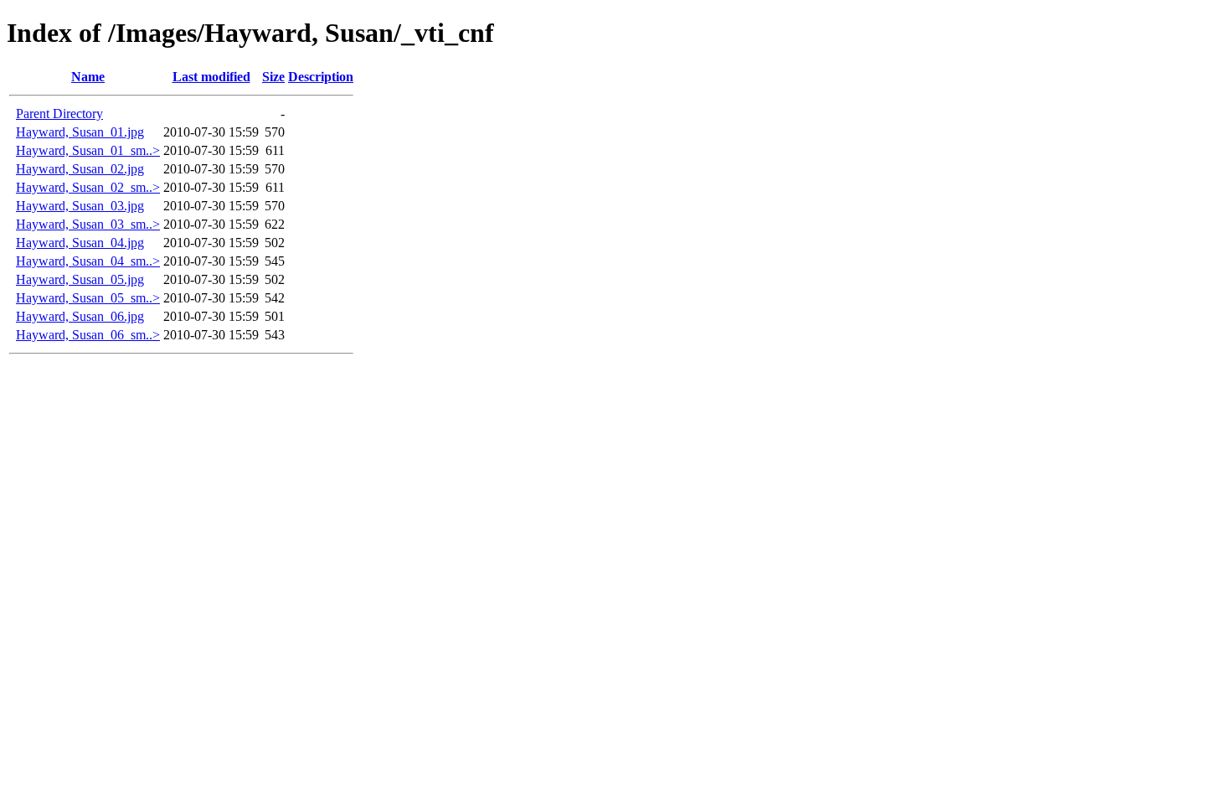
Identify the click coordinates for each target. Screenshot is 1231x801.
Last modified (211, 77)
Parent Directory (59, 113)
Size (273, 77)
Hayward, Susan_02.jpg (80, 169)
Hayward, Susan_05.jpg (80, 279)
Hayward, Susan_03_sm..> (88, 224)
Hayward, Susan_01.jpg (80, 132)
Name (88, 77)
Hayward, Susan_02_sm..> (88, 187)
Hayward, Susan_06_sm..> (88, 335)
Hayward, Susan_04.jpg (80, 242)
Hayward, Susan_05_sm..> (88, 298)
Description (320, 77)
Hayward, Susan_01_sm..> (88, 150)
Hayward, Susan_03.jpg (80, 206)
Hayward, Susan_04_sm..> (88, 261)
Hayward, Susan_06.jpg (80, 316)
